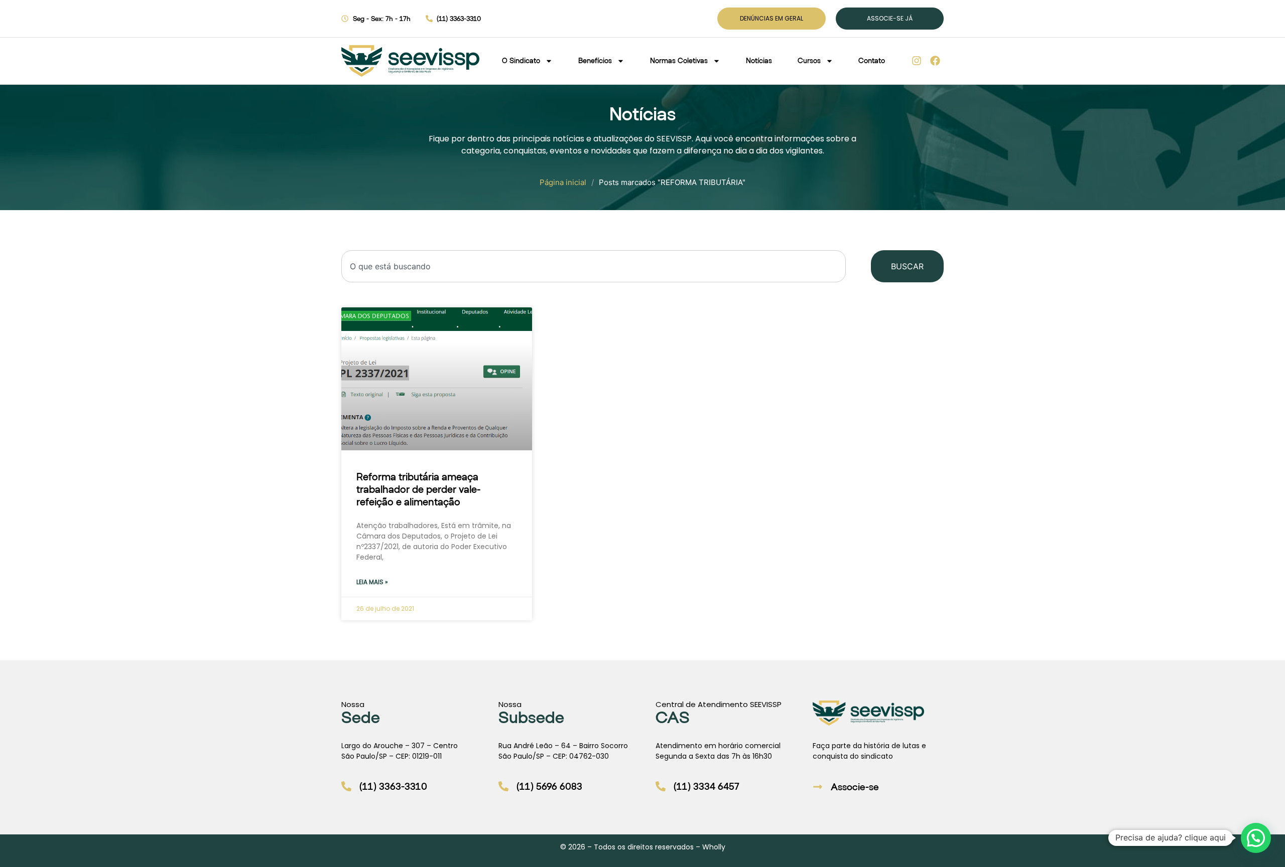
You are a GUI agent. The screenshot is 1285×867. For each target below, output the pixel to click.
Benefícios (595, 60)
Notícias (759, 60)
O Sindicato (521, 60)
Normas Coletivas (679, 60)
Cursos (809, 60)
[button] (1256, 838)
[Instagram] (916, 60)
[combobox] (593, 266)
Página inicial (563, 182)
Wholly (713, 847)
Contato (871, 60)
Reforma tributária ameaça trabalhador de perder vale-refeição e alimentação (418, 488)
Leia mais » (372, 582)
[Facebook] (935, 60)
